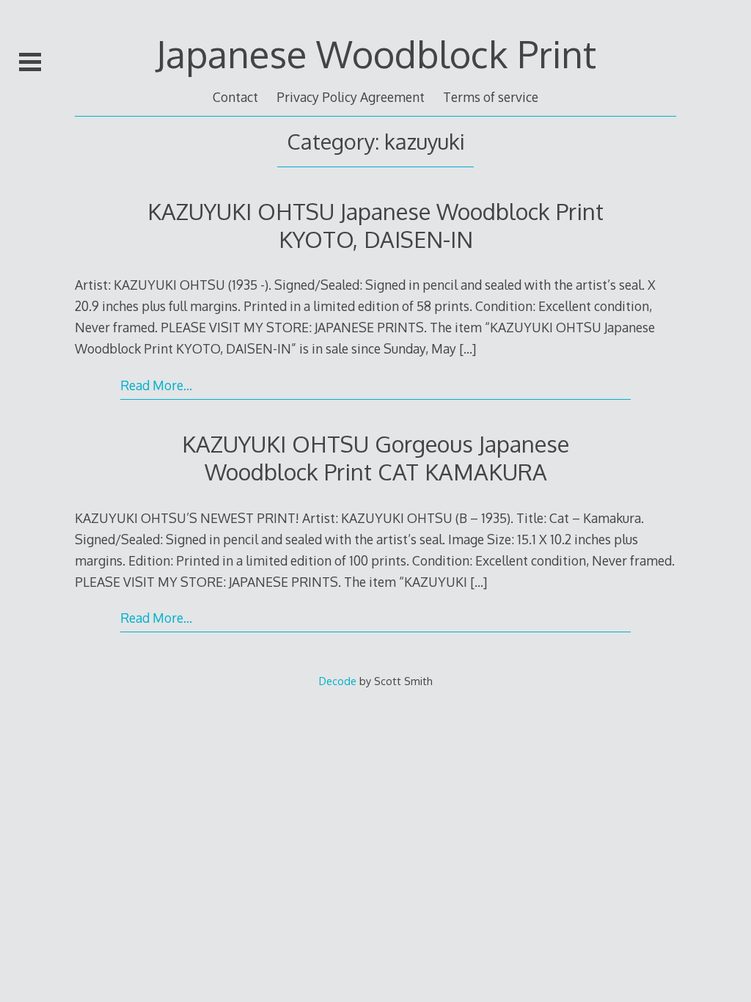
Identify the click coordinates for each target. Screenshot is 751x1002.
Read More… (156, 385)
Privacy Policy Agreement (350, 97)
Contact (235, 97)
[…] (467, 348)
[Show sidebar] (30, 61)
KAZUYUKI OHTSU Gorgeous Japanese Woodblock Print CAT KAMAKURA (375, 457)
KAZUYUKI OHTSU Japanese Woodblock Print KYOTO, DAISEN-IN (375, 225)
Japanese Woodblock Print (375, 53)
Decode (337, 680)
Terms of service (490, 97)
